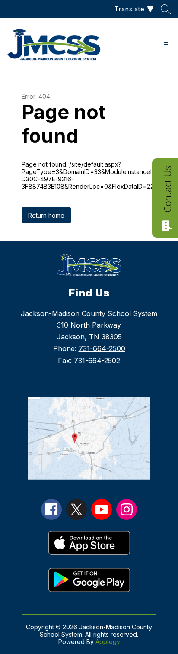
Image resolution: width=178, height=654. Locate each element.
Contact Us (167, 189)
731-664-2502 (97, 360)
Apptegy (107, 641)
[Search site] (166, 9)
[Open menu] (166, 44)
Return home (46, 215)
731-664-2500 (102, 348)
